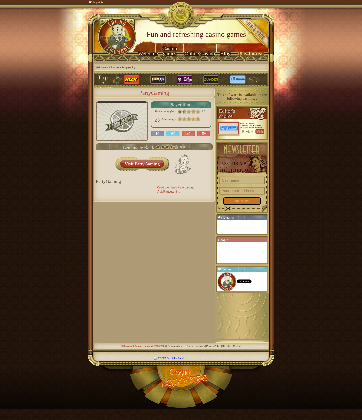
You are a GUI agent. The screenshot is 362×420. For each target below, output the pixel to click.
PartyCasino (247, 123)
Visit (259, 132)
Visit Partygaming (168, 191)
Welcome (146, 53)
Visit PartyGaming (142, 163)
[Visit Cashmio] (237, 79)
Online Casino (200, 53)
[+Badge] (243, 252)
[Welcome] (113, 61)
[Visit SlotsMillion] (158, 79)
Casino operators (196, 346)
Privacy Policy (213, 346)
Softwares (113, 67)
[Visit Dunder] (211, 79)
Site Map (226, 346)
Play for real (251, 53)
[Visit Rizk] (131, 79)
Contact (237, 346)
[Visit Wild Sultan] (184, 79)
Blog (225, 53)
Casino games (169, 50)
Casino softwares (176, 346)
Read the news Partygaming (176, 187)
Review (247, 132)
